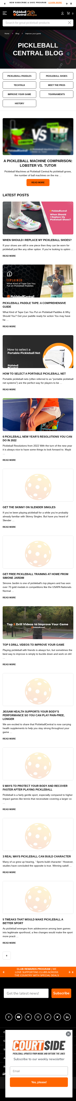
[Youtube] (18, 1017)
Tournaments (56, 94)
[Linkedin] (67, 1017)
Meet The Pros (56, 85)
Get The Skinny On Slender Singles (29, 507)
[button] (70, 13)
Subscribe (61, 993)
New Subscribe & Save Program (36, 3)
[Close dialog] (68, 1034)
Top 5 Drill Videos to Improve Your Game (33, 644)
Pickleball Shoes (56, 76)
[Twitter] (57, 1017)
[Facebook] (8, 1017)
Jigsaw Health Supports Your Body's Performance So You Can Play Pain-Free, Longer (34, 715)
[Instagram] (38, 1017)
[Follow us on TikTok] (47, 1017)
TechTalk (19, 85)
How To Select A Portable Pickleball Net (34, 373)
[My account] (62, 13)
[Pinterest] (28, 1017)
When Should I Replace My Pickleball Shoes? (37, 240)
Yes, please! (39, 1082)
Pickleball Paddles (19, 76)
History (19, 103)
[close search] (69, 22)
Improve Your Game (19, 94)
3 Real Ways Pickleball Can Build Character (37, 856)
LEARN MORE (55, 3)
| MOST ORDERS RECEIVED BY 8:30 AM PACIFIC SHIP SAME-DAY (37, 972)
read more (38, 182)
